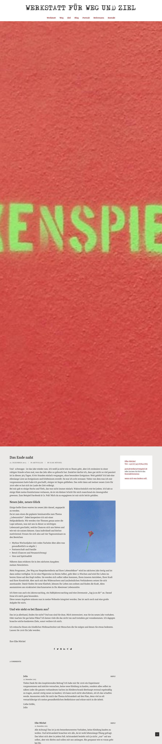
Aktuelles (38, 463)
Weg (62, 18)
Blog (77, 18)
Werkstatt (51, 18)
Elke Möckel (56, 463)
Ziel (69, 18)
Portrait (86, 18)
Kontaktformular (132, 474)
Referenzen (99, 18)
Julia (25, 676)
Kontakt (111, 18)
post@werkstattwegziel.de (136, 469)
